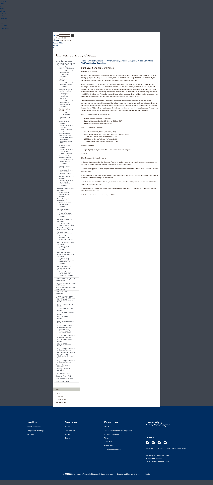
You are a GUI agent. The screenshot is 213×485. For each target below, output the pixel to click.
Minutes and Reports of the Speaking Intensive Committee (66, 171)
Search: (56, 35)
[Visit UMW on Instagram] (153, 444)
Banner (2, 4)
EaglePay (3, 18)
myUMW (3, 1)
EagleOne (3, 13)
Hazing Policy (109, 445)
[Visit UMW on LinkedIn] (159, 444)
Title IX (106, 427)
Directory (3, 23)
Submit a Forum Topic (63, 376)
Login (147, 474)
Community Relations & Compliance (118, 430)
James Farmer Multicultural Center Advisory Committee (65, 133)
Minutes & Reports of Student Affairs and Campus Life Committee (66, 273)
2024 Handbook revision (64, 379)
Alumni (55, 45)
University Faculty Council (76, 55)
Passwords (4, 21)
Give (54, 48)
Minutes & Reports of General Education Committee (65, 248)
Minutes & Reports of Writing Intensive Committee (66, 161)
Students (56, 40)
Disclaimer (108, 441)
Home (83, 61)
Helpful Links (4, 28)
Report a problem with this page (129, 474)
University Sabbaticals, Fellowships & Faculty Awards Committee (66, 254)
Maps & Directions (34, 427)
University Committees (96, 61)
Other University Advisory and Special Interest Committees (130, 61)
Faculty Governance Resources (63, 366)
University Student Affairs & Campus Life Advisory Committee (65, 268)
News (67, 434)
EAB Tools (3, 26)
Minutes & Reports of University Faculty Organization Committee (66, 237)
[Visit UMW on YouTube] (165, 444)
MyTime (3, 16)
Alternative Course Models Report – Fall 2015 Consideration (65, 331)
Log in (58, 393)
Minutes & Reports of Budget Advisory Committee (65, 204)
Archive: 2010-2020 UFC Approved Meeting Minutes (65, 297)
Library (2, 11)
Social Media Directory (154, 448)
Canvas (2, 6)
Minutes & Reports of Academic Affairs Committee (65, 194)
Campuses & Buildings (35, 430)
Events (67, 438)
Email (2, 8)
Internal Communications (176, 448)
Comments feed (61, 399)
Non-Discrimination (111, 434)
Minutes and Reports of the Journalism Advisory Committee (66, 151)
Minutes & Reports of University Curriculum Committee (65, 214)
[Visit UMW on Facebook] (147, 444)
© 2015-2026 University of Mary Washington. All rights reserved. (88, 474)
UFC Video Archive (62, 381)
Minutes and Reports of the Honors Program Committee (66, 127)
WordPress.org (61, 402)
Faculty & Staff (58, 43)
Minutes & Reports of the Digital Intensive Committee (66, 84)
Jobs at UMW (70, 430)
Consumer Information (112, 449)
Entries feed (60, 396)
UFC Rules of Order (63, 373)
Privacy (106, 438)
